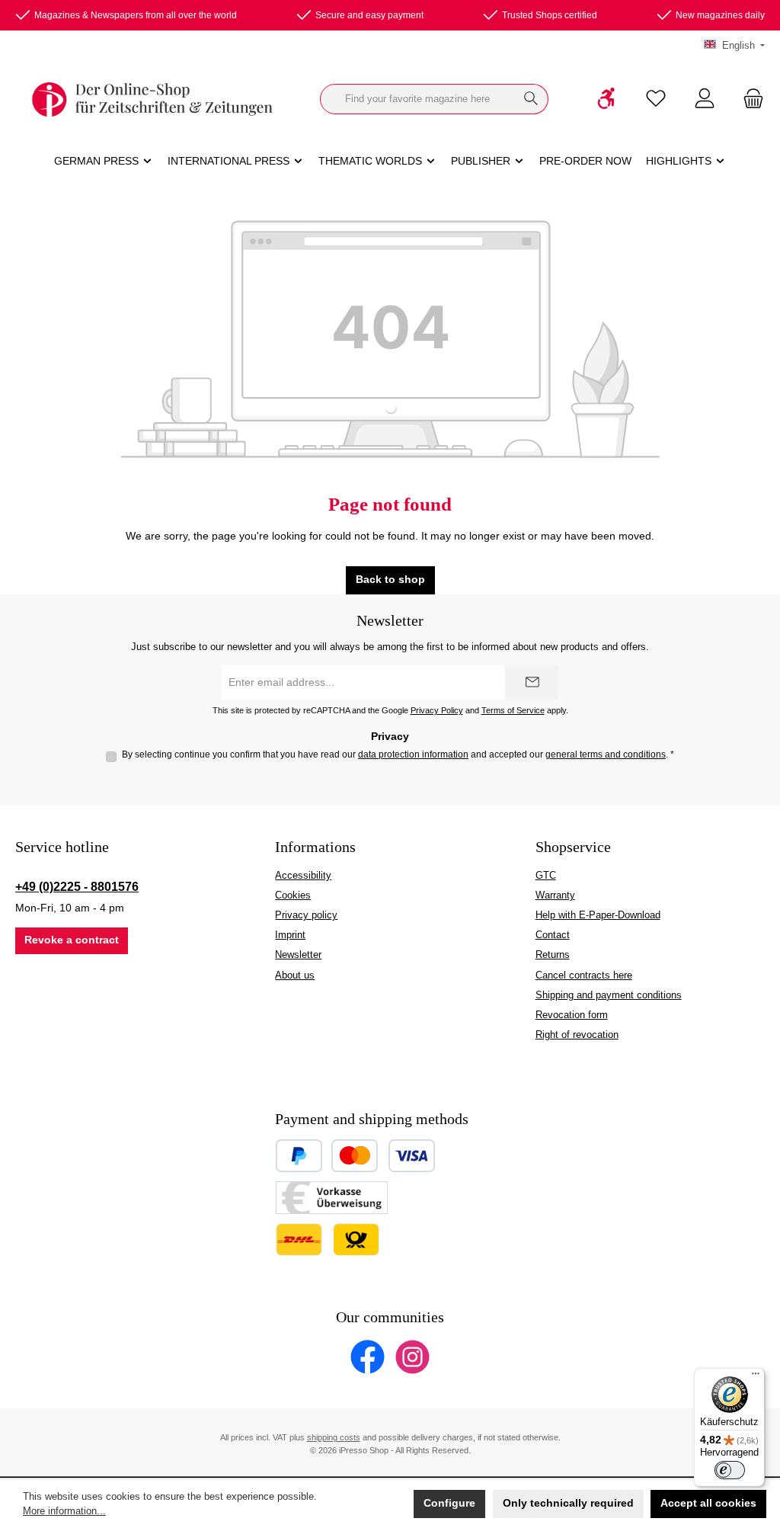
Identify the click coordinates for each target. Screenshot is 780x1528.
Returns (552, 955)
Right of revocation (577, 1035)
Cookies (293, 895)
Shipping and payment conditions (608, 995)
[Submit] (531, 682)
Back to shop (390, 579)
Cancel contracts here (583, 975)
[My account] (704, 99)
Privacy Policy (437, 710)
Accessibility (303, 875)
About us (295, 975)
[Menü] (755, 1377)
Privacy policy (306, 915)
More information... (64, 1511)
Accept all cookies (708, 1503)
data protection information (413, 754)
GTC (545, 875)
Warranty (555, 895)
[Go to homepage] (152, 99)
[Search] (531, 99)
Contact (552, 935)
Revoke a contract (71, 940)
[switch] (729, 1470)
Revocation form (571, 1015)
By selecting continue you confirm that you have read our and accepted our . (398, 754)
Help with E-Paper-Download (597, 915)
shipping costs (333, 1437)
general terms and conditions (605, 754)
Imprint (290, 935)
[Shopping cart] (749, 99)
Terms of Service (513, 710)
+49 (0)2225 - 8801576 (77, 886)
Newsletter (298, 955)
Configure (449, 1503)
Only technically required (568, 1503)
